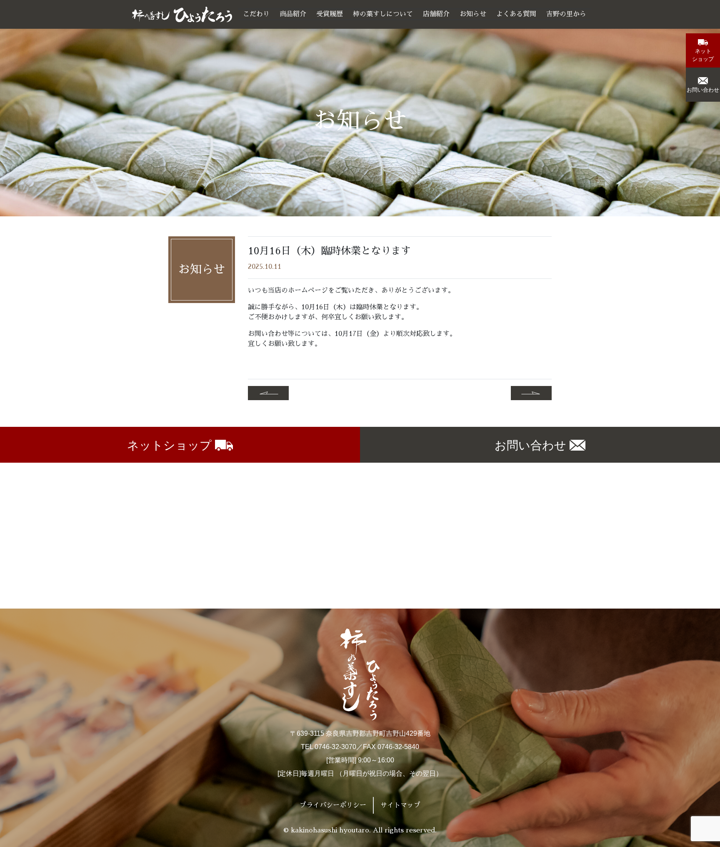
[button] (703, 50)
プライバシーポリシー (333, 805)
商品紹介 (293, 14)
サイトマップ (400, 805)
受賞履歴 (329, 14)
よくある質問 (516, 14)
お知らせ (473, 14)
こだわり (256, 14)
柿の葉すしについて (383, 14)
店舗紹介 (436, 14)
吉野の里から (566, 14)
